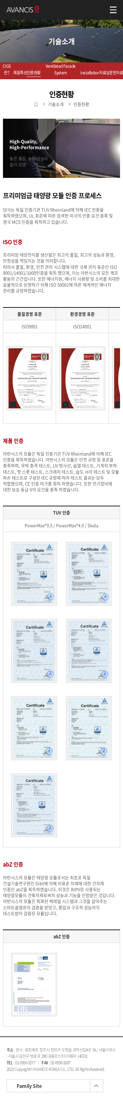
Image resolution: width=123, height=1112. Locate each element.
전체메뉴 (113, 10)
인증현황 (34, 73)
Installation (89, 73)
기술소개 (56, 104)
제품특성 (20, 73)
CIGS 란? (7, 69)
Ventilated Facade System (61, 69)
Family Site (29, 1085)
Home (36, 104)
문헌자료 (116, 73)
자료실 (104, 73)
